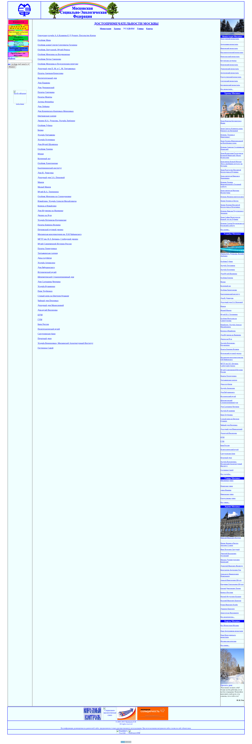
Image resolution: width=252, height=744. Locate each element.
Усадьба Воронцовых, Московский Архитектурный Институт (65, 343)
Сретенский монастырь (229, 81)
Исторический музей (47, 272)
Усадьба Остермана (46, 139)
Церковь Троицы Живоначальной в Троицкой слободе (230, 184)
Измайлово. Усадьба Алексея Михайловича (57, 201)
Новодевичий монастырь (229, 39)
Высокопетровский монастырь (231, 52)
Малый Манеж (44, 187)
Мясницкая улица (226, 480)
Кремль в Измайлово (47, 206)
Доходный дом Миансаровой (51, 305)
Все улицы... (224, 502)
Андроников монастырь (229, 44)
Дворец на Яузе (45, 215)
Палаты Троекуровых (47, 248)
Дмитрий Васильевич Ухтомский (228, 555)
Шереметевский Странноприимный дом (56, 277)
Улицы (140, 28)
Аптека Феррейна (46, 102)
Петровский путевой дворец (50, 229)
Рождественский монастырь (230, 77)
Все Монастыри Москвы (229, 625)
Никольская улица (226, 494)
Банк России (43, 324)
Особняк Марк (44, 40)
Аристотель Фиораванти (229, 613)
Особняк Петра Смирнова (49, 59)
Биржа (40, 130)
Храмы (117, 28)
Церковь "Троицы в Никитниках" (227, 136)
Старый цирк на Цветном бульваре (53, 296)
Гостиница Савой (45, 348)
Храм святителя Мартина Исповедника (229, 192)
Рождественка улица (227, 498)
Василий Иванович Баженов (230, 601)
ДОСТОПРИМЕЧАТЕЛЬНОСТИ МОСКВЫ (126, 23)
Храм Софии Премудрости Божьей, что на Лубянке (230, 218)
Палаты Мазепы (45, 97)
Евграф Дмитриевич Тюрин (230, 588)
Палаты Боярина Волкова (49, 225)
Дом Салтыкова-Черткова (49, 282)
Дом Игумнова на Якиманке (50, 211)
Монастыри (105, 28)
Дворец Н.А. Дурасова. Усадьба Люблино (56, 121)
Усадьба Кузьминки (46, 286)
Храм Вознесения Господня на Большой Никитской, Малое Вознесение (231, 155)
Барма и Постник (226, 592)
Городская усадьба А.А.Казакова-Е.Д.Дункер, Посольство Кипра (67, 35)
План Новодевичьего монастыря (228, 636)
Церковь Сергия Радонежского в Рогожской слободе (232, 224)
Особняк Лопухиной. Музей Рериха (54, 50)
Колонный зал (44, 158)
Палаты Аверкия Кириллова (50, 73)
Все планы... (224, 645)
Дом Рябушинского (46, 267)
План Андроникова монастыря (231, 631)
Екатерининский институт (50, 168)
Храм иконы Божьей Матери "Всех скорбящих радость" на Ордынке (231, 164)
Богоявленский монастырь (230, 85)
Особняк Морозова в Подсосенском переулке (58, 64)
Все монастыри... (226, 89)
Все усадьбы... (225, 474)
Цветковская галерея (47, 116)
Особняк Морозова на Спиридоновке (54, 196)
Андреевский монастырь (229, 73)
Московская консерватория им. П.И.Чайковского (60, 234)
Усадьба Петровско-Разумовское (52, 220)
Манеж (41, 182)
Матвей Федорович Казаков (230, 596)
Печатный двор (45, 338)
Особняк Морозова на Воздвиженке (54, 54)
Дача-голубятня (45, 258)
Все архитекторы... (227, 617)
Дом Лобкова (43, 106)
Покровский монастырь (229, 65)
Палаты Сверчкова (46, 92)
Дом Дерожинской (46, 87)
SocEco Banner (20, 104)
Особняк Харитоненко (48, 163)
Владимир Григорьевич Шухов (231, 584)
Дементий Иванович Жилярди (231, 566)
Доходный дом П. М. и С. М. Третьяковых (56, 68)
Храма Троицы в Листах (229, 201)
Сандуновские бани (47, 334)
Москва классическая (228, 641)
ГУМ (40, 319)
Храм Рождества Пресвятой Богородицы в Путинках (230, 171)
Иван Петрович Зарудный (230, 549)
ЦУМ (40, 315)
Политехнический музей (49, 329)
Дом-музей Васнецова (47, 310)
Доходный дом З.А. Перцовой (51, 177)
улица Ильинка (225, 490)
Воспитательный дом (47, 78)
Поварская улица (226, 486)
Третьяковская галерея (48, 253)
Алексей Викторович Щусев (230, 580)
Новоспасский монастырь (230, 56)
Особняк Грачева (45, 149)
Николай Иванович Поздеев (230, 538)
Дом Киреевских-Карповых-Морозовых (56, 111)
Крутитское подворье (228, 61)
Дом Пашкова (44, 83)
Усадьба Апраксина (46, 263)
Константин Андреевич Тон (230, 570)
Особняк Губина (45, 125)
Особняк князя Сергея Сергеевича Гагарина (57, 45)
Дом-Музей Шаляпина (48, 144)
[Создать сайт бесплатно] (126, 742)
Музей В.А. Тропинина (48, 192)
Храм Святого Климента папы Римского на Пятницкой (231, 130)
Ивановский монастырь (229, 48)
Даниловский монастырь (229, 69)
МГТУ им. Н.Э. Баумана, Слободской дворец (58, 239)
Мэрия (41, 154)
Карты (149, 28)
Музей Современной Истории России (55, 244)
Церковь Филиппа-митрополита (232, 197)
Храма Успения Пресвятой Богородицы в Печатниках (230, 206)
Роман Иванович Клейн (229, 605)
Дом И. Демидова (46, 173)
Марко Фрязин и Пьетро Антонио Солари (229, 544)
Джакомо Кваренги (227, 609)
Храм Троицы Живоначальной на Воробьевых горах (231, 142)
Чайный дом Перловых (48, 300)
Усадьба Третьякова (46, 135)
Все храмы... (225, 230)
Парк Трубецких (45, 291)
